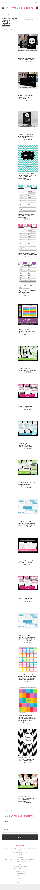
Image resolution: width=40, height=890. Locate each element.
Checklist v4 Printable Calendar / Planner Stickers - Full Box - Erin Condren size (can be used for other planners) (27, 719)
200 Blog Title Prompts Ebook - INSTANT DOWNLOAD (25, 97)
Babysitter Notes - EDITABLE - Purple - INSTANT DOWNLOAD (27, 292)
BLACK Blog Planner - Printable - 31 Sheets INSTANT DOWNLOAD (25, 445)
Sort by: (20, 19)
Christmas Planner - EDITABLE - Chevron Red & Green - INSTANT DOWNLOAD (27, 799)
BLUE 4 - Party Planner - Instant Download (25, 599)
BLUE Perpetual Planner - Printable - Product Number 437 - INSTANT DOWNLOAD (27, 637)
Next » (14, 30)
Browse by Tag (12, 14)
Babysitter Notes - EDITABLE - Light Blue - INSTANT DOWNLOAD (27, 216)
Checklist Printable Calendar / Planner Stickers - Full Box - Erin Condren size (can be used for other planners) (27, 677)
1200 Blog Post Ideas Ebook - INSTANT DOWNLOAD (27, 59)
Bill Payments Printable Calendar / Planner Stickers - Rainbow (27, 331)
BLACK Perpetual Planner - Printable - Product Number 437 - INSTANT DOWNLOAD (27, 523)
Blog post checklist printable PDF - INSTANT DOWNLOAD (27, 561)
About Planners (20, 7)
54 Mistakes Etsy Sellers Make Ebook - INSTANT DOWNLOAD (26, 136)
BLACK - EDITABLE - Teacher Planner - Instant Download (27, 369)
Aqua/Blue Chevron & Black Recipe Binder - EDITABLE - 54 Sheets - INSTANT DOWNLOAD (27, 176)
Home (3, 14)
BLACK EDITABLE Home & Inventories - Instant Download (26, 484)
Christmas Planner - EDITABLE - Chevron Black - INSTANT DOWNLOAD (27, 759)
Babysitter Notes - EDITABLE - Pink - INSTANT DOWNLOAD (27, 254)
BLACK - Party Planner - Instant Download (25, 407)
